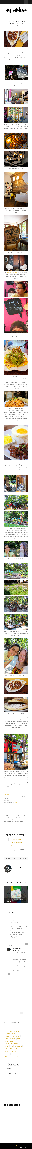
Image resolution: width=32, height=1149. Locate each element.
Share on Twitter (17, 842)
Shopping (7, 1062)
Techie (12, 1062)
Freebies (16, 1049)
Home (11, 1051)
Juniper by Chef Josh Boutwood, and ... (12, 906)
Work (11, 1064)
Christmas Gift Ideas (9, 1041)
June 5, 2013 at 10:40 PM (19, 958)
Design (13, 850)
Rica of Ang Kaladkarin (19, 867)
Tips (17, 1062)
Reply (26, 949)
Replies (10, 951)
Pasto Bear (7, 1057)
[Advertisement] (13, 1096)
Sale (17, 1059)
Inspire (6, 1054)
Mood (11, 1054)
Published (7, 1059)
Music (16, 1054)
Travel (6, 1064)
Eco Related (12, 1044)
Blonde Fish (7, 1039)
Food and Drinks (20, 850)
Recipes (12, 1059)
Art (11, 1036)
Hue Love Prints (18, 1051)
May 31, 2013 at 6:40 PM (15, 925)
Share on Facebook (16, 839)
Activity (6, 1036)
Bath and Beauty (18, 1036)
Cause (13, 1039)
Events (18, 1044)
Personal (14, 1057)
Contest (18, 1041)
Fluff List (12, 1046)
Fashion (6, 1046)
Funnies (6, 1051)
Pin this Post (17, 845)
